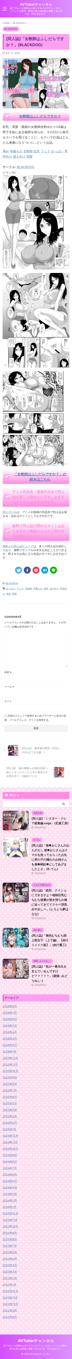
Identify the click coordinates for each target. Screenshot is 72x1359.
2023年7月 (10, 1246)
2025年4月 (10, 1110)
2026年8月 (10, 1006)
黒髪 (14, 593)
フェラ (20, 588)
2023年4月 (10, 1265)
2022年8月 (10, 1317)
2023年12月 (10, 1213)
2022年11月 (10, 1297)
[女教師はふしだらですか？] (36, 267)
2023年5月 (10, 1258)
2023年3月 (10, 1271)
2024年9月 (10, 1155)
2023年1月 (9, 1284)
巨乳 (46, 588)
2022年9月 (10, 1310)
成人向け (54, 588)
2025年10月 (10, 1071)
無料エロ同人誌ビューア (18, 546)
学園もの (37, 588)
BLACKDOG (25, 167)
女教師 (28, 588)
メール (9, 686)
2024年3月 (10, 1194)
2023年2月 (10, 1278)
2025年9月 (10, 1077)
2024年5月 (10, 1181)
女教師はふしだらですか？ (40, 116)
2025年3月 (10, 1116)
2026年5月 (10, 1025)
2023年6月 (10, 1252)
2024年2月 (10, 1200)
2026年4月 (10, 1032)
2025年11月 (10, 1064)
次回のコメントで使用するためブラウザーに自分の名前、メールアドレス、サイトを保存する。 (35, 717)
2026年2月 (10, 1045)
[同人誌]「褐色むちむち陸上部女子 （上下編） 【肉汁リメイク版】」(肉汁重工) (50, 940)
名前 (8, 672)
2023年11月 (10, 1220)
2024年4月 (10, 1187)
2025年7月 (10, 1090)
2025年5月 (10, 1103)
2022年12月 (10, 1291)
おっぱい (10, 588)
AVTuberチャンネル (36, 4)
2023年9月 (10, 1233)
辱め (8, 593)
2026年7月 (10, 1012)
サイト (8, 701)
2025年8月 (10, 1084)
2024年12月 (10, 1135)
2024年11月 (10, 1142)
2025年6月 (10, 1097)
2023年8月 (10, 1239)
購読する (14, 795)
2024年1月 (9, 1207)
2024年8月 (10, 1161)
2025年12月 (10, 1058)
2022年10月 (10, 1304)
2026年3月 (10, 1038)
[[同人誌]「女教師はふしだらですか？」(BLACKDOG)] (44, 570)
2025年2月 (10, 1123)
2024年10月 (10, 1148)
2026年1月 (9, 1051)
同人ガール (10, 512)
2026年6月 (10, 1019)
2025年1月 (9, 1129)
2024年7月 (10, 1168)
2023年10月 (10, 1226)
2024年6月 (10, 1174)
